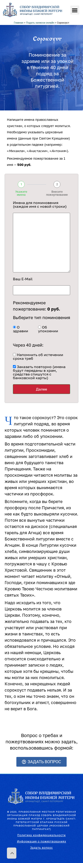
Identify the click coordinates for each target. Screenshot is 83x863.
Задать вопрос (41, 847)
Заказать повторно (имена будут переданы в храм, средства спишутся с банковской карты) (39, 372)
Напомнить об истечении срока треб (38, 356)
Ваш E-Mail (23, 279)
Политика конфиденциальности (41, 835)
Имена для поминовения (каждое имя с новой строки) (40, 204)
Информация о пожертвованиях (41, 841)
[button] (74, 10)
